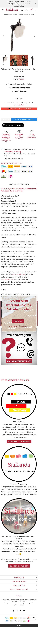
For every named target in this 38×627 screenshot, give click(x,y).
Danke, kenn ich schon (18, 326)
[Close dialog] (34, 297)
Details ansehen (18, 321)
